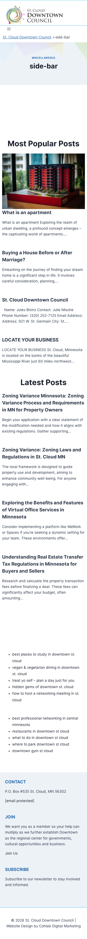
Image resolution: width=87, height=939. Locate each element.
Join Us (11, 853)
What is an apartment (27, 212)
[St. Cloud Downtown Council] (34, 14)
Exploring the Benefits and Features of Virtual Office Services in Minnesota (42, 509)
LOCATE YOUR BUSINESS (30, 340)
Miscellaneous (43, 57)
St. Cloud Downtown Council (35, 300)
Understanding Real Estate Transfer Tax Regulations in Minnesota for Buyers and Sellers (42, 564)
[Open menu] (9, 29)
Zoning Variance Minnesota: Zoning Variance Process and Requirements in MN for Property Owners (43, 403)
